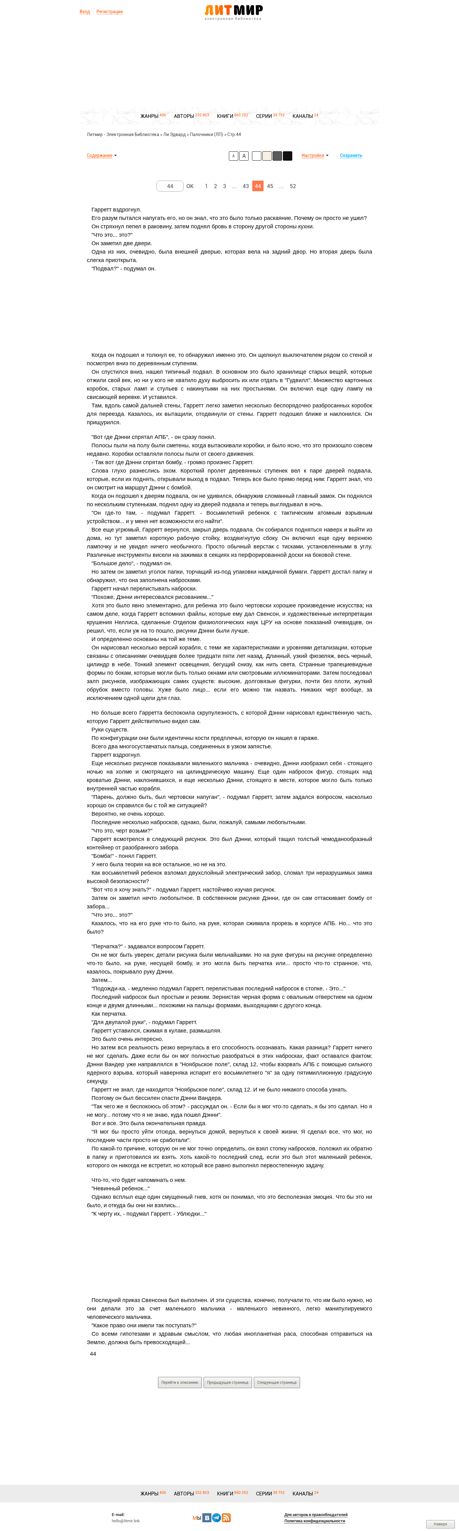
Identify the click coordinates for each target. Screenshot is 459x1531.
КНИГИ (225, 116)
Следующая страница (277, 1382)
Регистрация (109, 11)
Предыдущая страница (228, 1382)
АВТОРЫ (184, 116)
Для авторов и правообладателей (316, 1514)
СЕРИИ (264, 116)
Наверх (440, 1524)
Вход (85, 11)
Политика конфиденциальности (314, 1521)
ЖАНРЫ (150, 116)
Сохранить (351, 155)
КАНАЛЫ (303, 116)
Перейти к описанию (179, 1382)
